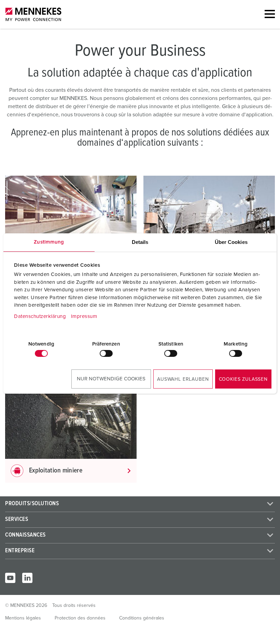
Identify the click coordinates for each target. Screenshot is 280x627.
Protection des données (80, 618)
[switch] (106, 353)
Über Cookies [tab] (231, 242)
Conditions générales (141, 618)
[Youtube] (10, 578)
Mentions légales (23, 618)
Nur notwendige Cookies (111, 378)
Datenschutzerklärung (40, 316)
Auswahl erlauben (183, 379)
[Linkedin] (27, 578)
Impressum (84, 316)
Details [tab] (140, 242)
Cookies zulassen (243, 379)
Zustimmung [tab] (49, 242)
